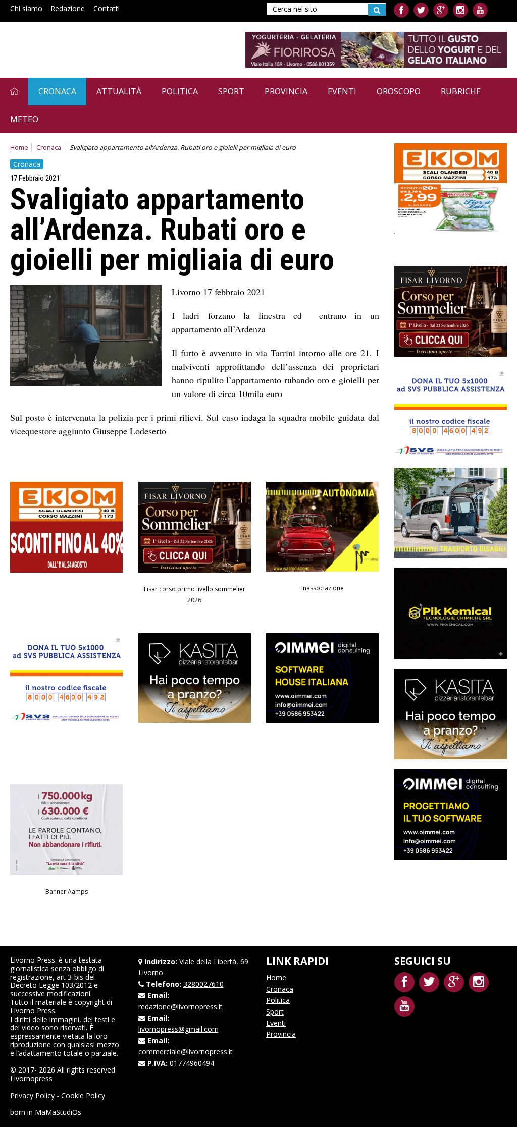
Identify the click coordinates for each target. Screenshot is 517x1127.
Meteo (24, 119)
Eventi (342, 91)
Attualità (118, 91)
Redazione (67, 8)
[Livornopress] (105, 49)
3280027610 (203, 984)
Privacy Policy (32, 1095)
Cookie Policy (83, 1095)
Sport (231, 91)
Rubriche (461, 91)
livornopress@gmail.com (178, 1029)
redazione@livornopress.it (180, 1006)
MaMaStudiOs (58, 1112)
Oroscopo (399, 91)
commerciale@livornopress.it (185, 1051)
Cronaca (57, 91)
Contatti (106, 8)
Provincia (286, 91)
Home (19, 147)
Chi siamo (26, 8)
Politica (180, 91)
